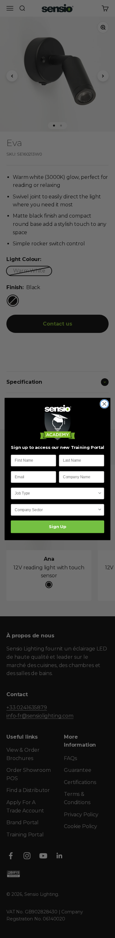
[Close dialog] (104, 404)
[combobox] (56, 493)
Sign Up (57, 526)
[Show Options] (99, 493)
